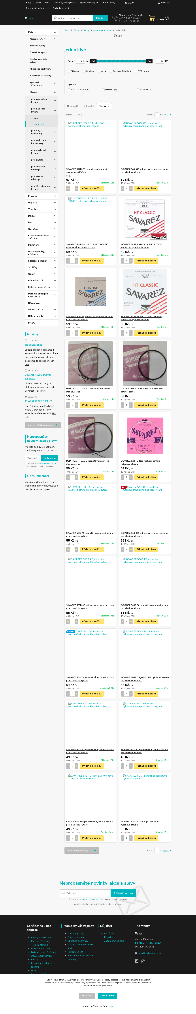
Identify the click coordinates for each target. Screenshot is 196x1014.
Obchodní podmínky (78, 940)
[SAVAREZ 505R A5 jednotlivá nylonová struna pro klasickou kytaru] (90, 580)
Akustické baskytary (40, 68)
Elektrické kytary (38, 52)
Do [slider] (149, 61)
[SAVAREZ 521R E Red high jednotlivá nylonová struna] (145, 796)
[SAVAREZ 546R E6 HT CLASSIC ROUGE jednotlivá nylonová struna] (145, 291)
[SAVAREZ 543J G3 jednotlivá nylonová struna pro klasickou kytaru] (145, 144)
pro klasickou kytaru (38, 110)
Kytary (32, 32)
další (166, 114)
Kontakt (38, 2)
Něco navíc (34, 303)
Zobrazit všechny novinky (40, 425)
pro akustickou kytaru (39, 101)
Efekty (34, 959)
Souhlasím (108, 995)
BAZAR (32, 322)
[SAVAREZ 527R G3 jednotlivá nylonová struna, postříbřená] (90, 144)
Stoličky (32, 267)
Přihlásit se (49, 458)
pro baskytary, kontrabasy (38, 142)
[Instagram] (144, 962)
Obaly (31, 274)
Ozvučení (33, 229)
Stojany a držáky (37, 260)
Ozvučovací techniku (41, 955)
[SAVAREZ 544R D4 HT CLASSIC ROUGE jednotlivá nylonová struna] (90, 219)
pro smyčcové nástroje (38, 168)
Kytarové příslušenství (36, 84)
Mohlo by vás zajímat (64, 2)
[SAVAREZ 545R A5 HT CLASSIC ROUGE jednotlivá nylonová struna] (145, 219)
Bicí (30, 222)
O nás (48, 2)
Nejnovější (72, 106)
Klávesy (32, 196)
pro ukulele (37, 159)
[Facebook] (138, 962)
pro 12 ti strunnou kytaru (41, 188)
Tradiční (32, 209)
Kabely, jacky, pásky (39, 287)
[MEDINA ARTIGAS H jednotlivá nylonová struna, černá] (145, 363)
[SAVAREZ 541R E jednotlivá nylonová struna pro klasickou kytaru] (90, 796)
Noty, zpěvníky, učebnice (36, 253)
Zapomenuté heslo (114, 940)
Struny (33, 92)
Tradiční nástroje (39, 944)
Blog (28, 2)
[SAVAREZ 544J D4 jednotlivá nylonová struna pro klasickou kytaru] (145, 508)
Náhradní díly (35, 316)
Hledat (100, 18)
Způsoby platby (76, 933)
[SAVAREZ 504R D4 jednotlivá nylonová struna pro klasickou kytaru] (145, 652)
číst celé (41, 390)
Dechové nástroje (40, 948)
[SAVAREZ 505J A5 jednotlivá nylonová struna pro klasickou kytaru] (90, 508)
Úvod (66, 30)
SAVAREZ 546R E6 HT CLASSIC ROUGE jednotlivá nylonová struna (141, 318)
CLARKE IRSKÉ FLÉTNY (38, 401)
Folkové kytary (37, 45)
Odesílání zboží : (34, 345)
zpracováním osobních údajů (92, 899)
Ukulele (32, 202)
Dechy (31, 215)
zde (111, 1006)
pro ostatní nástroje (37, 178)
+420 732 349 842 (130, 18)
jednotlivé (39, 124)
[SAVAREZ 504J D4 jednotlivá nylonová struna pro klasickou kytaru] (90, 652)
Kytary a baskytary (41, 937)
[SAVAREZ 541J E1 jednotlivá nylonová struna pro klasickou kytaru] (145, 724)
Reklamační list (75, 951)
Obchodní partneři (61, 8)
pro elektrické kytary (38, 152)
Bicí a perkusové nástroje (44, 952)
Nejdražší (104, 106)
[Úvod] (37, 18)
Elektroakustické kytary (38, 61)
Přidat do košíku (91, 188)
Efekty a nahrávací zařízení (38, 237)
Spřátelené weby (87, 2)
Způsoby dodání (76, 937)
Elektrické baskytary (40, 75)
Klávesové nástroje (41, 941)
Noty (33, 970)
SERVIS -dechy (108, 2)
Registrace (109, 937)
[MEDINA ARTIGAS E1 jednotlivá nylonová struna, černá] (90, 363)
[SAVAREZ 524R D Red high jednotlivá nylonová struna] (145, 436)
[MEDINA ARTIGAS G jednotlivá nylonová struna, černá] (90, 436)
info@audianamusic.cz (150, 953)
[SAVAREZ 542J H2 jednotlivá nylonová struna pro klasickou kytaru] (90, 724)
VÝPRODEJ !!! (35, 309)
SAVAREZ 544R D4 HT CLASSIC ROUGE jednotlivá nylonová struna (86, 246)
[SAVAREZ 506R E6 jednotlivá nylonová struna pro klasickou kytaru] (145, 580)
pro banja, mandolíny (36, 132)
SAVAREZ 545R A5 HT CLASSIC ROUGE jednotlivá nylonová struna (141, 246)
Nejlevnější (88, 106)
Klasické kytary (37, 38)
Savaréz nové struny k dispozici (38, 376)
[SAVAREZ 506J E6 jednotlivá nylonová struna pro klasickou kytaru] (90, 291)
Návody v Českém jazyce (37, 8)
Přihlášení (109, 933)
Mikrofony (33, 244)
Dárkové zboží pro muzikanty (38, 295)
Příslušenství (35, 280)
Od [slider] (93, 61)
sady (36, 118)
